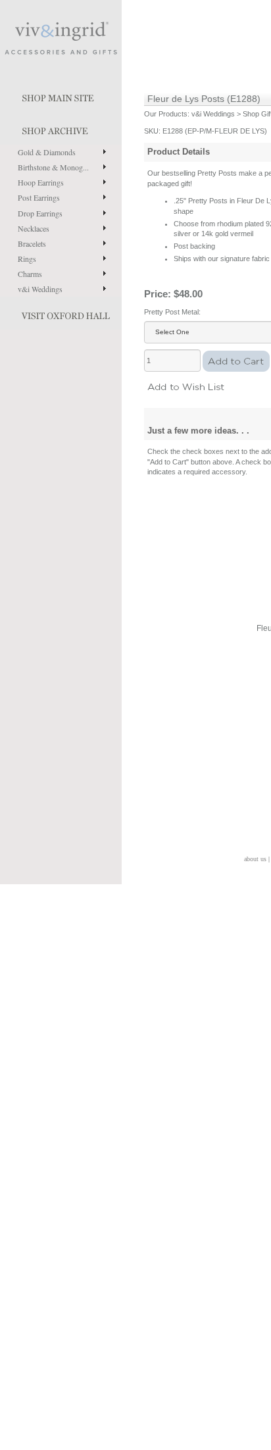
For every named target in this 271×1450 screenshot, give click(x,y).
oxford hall (61, 313)
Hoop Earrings (41, 182)
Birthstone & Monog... (53, 167)
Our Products (165, 114)
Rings (27, 258)
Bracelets (32, 243)
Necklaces (33, 228)
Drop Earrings (40, 213)
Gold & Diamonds (47, 152)
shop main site (61, 95)
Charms (30, 273)
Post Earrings (39, 197)
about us (255, 859)
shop (61, 128)
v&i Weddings (40, 289)
